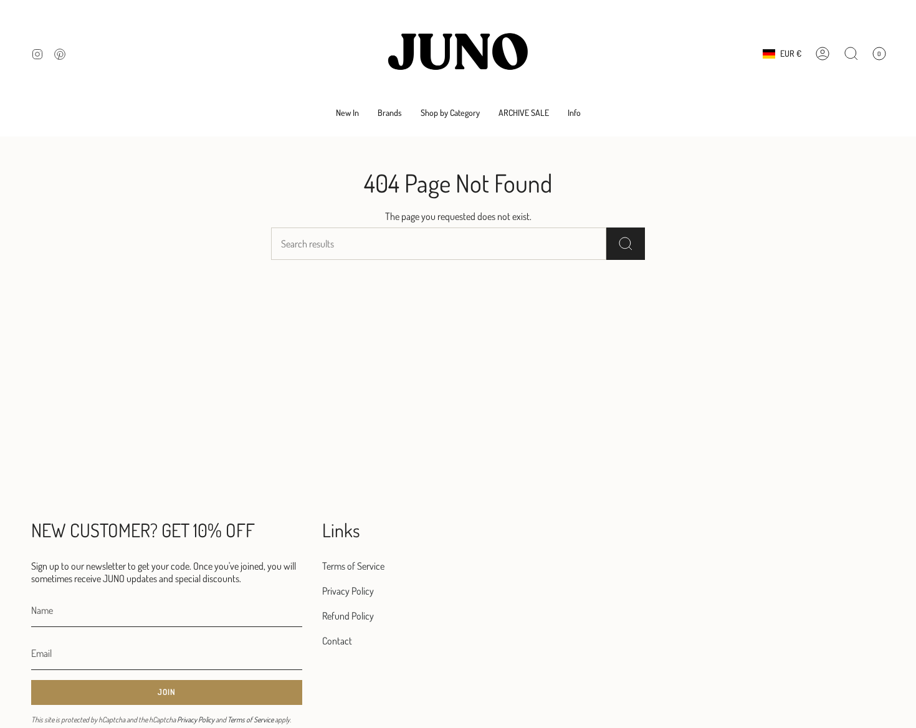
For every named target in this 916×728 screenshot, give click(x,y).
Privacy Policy (195, 719)
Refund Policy (348, 616)
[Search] (625, 244)
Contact (337, 641)
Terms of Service (250, 719)
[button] (389, 113)
